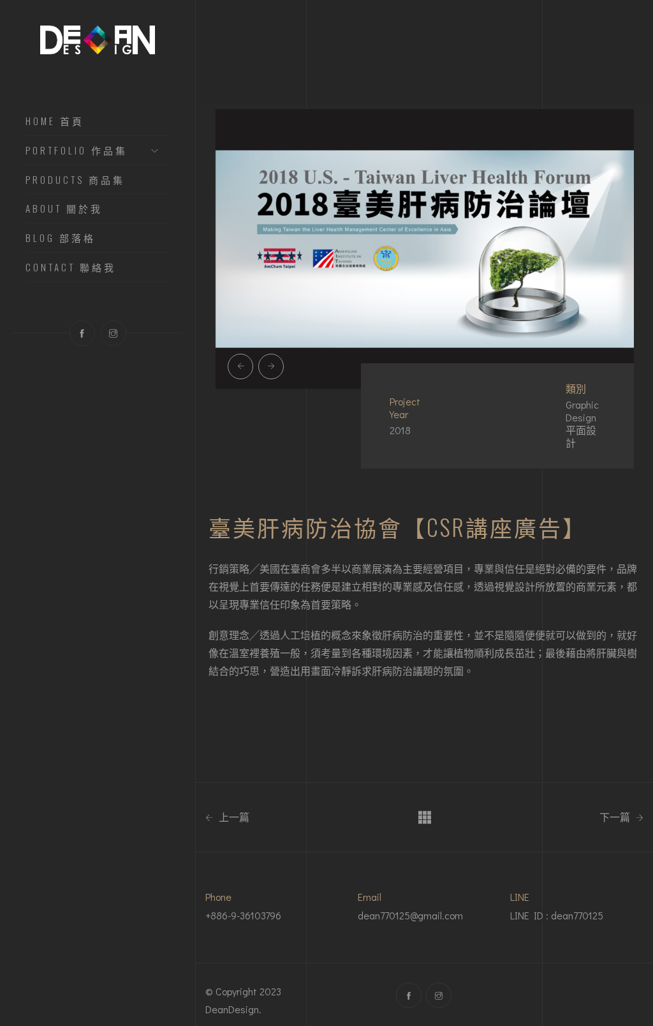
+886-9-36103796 (243, 915)
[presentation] (240, 366)
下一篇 (616, 817)
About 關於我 (64, 208)
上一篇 (232, 817)
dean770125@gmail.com (410, 915)
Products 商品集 (75, 180)
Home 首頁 (55, 121)
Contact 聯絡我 (71, 267)
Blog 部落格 (61, 238)
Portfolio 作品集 (77, 150)
